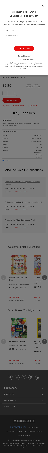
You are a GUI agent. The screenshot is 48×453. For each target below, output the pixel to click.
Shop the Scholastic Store (24, 59)
